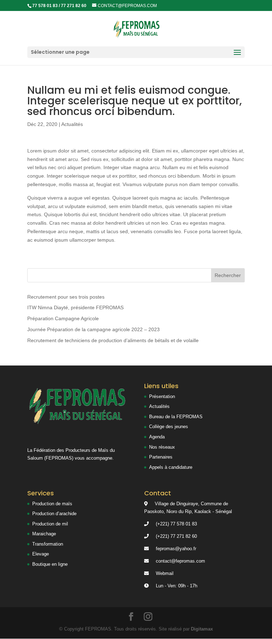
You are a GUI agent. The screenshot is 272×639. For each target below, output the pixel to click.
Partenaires (160, 457)
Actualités (72, 124)
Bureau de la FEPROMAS (176, 416)
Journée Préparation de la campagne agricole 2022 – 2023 (93, 329)
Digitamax (202, 629)
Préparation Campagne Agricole (63, 318)
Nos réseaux (162, 447)
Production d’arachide (54, 513)
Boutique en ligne (50, 564)
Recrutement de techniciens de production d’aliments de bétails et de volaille (113, 340)
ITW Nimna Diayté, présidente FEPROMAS (75, 307)
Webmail (165, 573)
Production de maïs (52, 503)
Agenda (157, 436)
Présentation (162, 396)
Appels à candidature (170, 467)
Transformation (47, 544)
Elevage (40, 554)
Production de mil (50, 523)
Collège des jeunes (168, 426)
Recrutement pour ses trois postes (65, 297)
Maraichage (44, 533)
